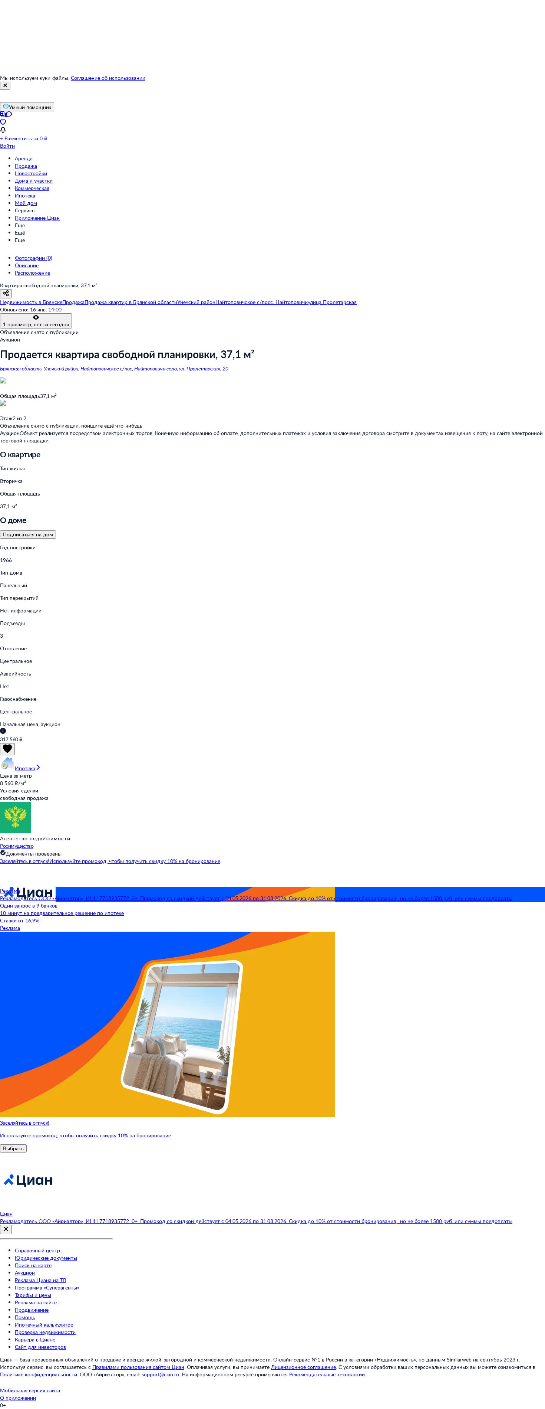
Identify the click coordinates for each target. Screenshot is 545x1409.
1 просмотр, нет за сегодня (36, 324)
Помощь (25, 1317)
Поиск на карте (33, 1265)
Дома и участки (34, 180)
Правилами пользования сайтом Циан (138, 1366)
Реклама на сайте (36, 1302)
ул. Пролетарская (199, 368)
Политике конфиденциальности (38, 1374)
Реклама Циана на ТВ (40, 1280)
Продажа (26, 165)
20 (225, 368)
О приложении (18, 1397)
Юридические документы (46, 1257)
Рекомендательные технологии (327, 1374)
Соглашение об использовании (108, 77)
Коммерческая (32, 188)
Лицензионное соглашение (303, 1366)
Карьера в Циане (35, 1339)
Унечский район (61, 368)
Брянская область (21, 368)
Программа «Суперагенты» (47, 1287)
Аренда (24, 158)
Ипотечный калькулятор (44, 1324)
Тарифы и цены (33, 1294)
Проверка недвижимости (45, 1332)
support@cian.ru (160, 1374)
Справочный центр (37, 1250)
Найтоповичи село (155, 368)
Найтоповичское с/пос (106, 368)
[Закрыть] (5, 86)
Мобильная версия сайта (30, 1390)
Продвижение (32, 1309)
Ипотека (25, 195)
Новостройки (31, 173)
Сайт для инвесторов (40, 1346)
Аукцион (25, 1272)
